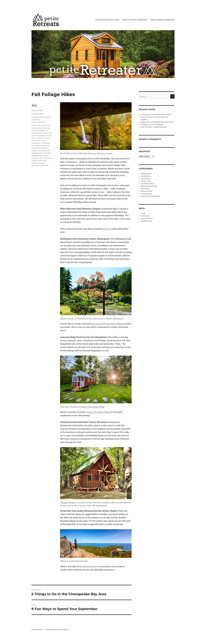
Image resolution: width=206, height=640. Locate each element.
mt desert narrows (43, 138)
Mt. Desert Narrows (87, 566)
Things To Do (146, 181)
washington (42, 161)
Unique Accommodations (150, 196)
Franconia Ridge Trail (39, 130)
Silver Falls (42, 150)
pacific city (45, 145)
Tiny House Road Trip (149, 186)
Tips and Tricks (146, 191)
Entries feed (145, 216)
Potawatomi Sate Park (40, 148)
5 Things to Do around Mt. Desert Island (156, 114)
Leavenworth (36, 133)
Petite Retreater (37, 630)
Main (33, 138)
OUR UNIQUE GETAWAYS (162, 20)
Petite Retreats (37, 110)
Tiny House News (147, 184)
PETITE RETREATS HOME (107, 20)
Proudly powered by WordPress (57, 630)
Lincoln (49, 135)
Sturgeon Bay (36, 156)
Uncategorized (146, 194)
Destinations (145, 176)
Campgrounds (37, 117)
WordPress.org (146, 221)
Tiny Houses (145, 189)
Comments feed (147, 218)
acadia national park (39, 125)
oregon (38, 145)
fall (48, 128)
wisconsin (44, 166)
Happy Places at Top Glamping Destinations (157, 122)
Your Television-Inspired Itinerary (154, 127)
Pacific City (106, 229)
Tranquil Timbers (68, 502)
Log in (143, 213)
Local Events (145, 179)
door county (42, 128)
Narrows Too (36, 140)
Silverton (47, 153)
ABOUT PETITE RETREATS (135, 20)
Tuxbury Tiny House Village (92, 407)
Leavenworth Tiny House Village (108, 324)
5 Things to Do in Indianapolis (152, 125)
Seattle (34, 150)
